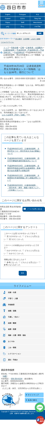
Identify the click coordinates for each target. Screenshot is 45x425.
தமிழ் (7, 26)
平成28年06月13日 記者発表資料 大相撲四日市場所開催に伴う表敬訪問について (23, 178)
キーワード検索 (8, 32)
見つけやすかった (14, 236)
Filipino (7, 22)
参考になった (12, 262)
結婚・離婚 (12, 323)
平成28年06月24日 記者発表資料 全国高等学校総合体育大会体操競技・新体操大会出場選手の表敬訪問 (23, 168)
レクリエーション (14, 354)
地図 (5, 376)
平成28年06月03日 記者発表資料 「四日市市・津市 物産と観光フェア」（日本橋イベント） (23, 187)
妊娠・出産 (12, 292)
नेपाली (22, 22)
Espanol (7, 18)
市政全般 (14, 48)
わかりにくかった (16, 253)
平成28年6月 (19, 53)
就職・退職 (12, 311)
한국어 (22, 18)
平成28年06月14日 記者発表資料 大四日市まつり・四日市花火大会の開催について (23, 151)
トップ (6, 48)
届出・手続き (13, 360)
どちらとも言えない (29, 262)
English (7, 14)
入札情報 (26, 39)
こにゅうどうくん (7, 42)
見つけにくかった (16, 239)
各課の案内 (32, 400)
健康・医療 (12, 329)
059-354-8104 (16, 379)
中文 (37, 14)
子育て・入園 (13, 298)
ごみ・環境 (12, 347)
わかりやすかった (14, 251)
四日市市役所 (13, 6)
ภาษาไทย (37, 26)
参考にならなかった (12, 265)
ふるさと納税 (35, 39)
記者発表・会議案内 (34, 48)
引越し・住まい (13, 317)
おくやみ (11, 341)
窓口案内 (18, 39)
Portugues (22, 14)
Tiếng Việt (37, 18)
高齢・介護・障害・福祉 (17, 335)
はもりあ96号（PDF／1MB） (14, 115)
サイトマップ (33, 395)
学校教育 (11, 305)
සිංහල (22, 26)
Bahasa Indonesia (37, 22)
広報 (22, 48)
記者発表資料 (9, 50)
